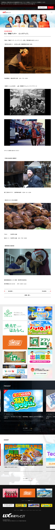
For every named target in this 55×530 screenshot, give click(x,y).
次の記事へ (44, 291)
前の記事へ (10, 291)
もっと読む (25, 428)
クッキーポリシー (42, 7)
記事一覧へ (27, 295)
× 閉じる (51, 7)
